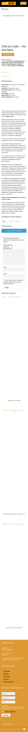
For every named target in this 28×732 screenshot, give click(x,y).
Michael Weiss (17, 62)
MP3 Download (15, 221)
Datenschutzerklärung (8, 681)
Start (4, 15)
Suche (14, 729)
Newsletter (5, 674)
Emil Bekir (9, 61)
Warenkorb (21, 728)
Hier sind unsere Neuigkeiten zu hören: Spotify (13, 8)
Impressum (6, 679)
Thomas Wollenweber (11, 64)
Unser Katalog (6, 671)
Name (5, 267)
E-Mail (5, 273)
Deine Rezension (7, 248)
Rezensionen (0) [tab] (6, 76)
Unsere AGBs (6, 676)
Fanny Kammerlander (17, 61)
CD (10, 221)
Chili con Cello (11, 65)
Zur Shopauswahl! (8, 54)
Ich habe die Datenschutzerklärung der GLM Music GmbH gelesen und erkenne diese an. (13, 707)
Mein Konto (4, 729)
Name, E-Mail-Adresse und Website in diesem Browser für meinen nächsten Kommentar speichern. (13, 281)
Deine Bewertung (7, 245)
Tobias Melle (19, 64)
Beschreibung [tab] (5, 72)
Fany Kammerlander (19, 65)
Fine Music (8, 15)
